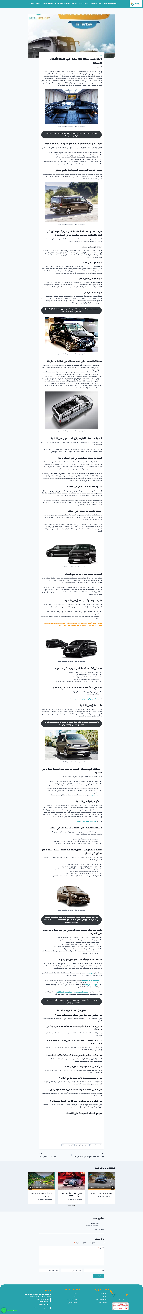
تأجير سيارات (93, 3)
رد (40, 1223)
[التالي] (30, 1188)
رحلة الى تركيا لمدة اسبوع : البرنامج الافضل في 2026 (88, 1155)
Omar (107, 1197)
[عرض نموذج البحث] (27, 3)
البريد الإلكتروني (76, 1270)
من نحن (44, 3)
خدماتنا (50, 3)
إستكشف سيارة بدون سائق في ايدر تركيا (41, 1194)
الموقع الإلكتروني (53, 1270)
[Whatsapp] (120, 1299)
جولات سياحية (102, 3)
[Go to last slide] (112, 1188)
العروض (56, 3)
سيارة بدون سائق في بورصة (101, 1193)
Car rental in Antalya (95, 1145)
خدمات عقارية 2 (64, 3)
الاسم (102, 1270)
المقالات (38, 3)
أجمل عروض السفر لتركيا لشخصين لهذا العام (82, 699)
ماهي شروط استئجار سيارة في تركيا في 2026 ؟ (72, 1194)
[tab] (74, 1205)
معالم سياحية (112, 3)
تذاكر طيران (74, 3)
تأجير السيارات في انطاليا (82, 1145)
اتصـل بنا (31, 3)
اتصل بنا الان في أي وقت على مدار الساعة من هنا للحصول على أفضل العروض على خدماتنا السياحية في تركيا (71, 1001)
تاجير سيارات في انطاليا (68, 1145)
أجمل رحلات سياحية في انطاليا (86, 821)
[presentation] (101, 1181)
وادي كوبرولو (95, 795)
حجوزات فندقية (83, 3)
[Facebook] (127, 1299)
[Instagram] (125, 1299)
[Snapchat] (122, 1299)
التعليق (101, 1248)
